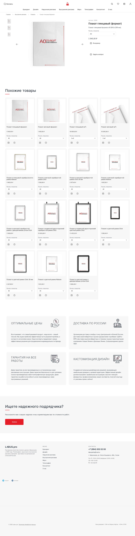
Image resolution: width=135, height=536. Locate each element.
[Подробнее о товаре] (14, 143)
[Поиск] (111, 3)
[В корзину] (8, 143)
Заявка (14, 422)
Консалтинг (46, 466)
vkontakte (16, 480)
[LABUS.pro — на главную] (67, 4)
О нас (110, 9)
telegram (7, 480)
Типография (47, 463)
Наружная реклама (49, 455)
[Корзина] (124, 4)
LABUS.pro (11, 447)
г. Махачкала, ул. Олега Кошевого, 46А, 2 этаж (103, 455)
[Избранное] (118, 3)
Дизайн (45, 452)
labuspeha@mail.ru (94, 452)
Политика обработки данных (27, 524)
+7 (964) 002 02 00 (97, 449)
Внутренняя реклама (50, 457)
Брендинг (46, 449)
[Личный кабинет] (130, 3)
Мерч (44, 460)
